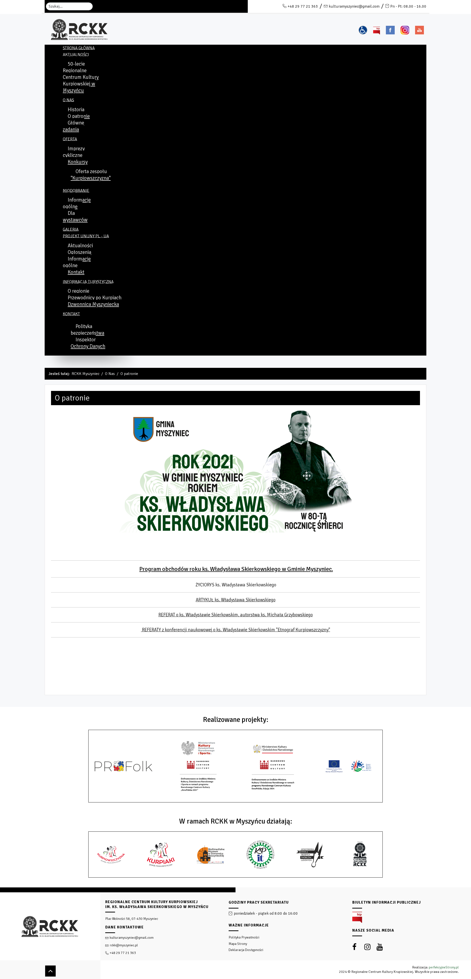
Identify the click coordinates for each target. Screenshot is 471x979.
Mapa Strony (238, 944)
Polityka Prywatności (244, 937)
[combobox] (69, 6)
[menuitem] (79, 47)
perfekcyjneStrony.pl (444, 967)
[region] (235, 933)
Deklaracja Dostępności (246, 950)
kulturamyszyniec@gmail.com (354, 6)
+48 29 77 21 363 (303, 6)
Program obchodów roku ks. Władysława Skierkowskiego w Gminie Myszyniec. (236, 569)
